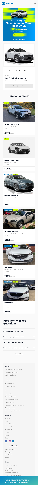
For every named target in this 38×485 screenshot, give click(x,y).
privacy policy (25, 482)
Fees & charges (9, 455)
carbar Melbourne (10, 427)
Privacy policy (9, 452)
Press (6, 421)
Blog (6, 438)
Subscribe (15, 70)
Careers (7, 432)
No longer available (19, 85)
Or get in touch (9, 468)
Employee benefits (10, 408)
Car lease (7, 381)
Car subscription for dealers (12, 411)
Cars (10, 70)
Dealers (7, 435)
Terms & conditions (10, 449)
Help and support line (11, 465)
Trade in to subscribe (10, 375)
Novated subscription (11, 397)
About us (7, 418)
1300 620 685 (9, 470)
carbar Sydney (9, 429)
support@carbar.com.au (11, 472)
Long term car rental (10, 378)
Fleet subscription (9, 402)
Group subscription (10, 386)
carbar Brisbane (9, 424)
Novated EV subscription (11, 399)
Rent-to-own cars (9, 383)
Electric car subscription (11, 372)
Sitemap (7, 457)
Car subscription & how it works (13, 369)
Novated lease (9, 394)
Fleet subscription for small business (14, 405)
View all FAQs (19, 354)
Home (6, 70)
